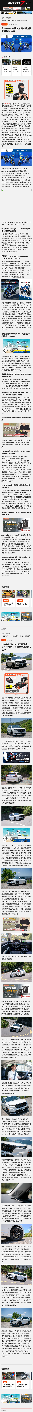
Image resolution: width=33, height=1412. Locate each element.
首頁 (2, 18)
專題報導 (8, 18)
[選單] (30, 2)
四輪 (7, 634)
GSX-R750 (11, 121)
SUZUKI (7, 104)
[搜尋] (25, 2)
